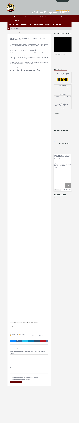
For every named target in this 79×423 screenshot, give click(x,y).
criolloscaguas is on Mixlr (56, 66)
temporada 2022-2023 (39, 335)
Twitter (60, 108)
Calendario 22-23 (22, 16)
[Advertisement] (60, 122)
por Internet (64, 106)
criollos (15, 335)
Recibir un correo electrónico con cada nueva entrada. (20, 379)
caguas (12, 335)
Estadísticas (31, 16)
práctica (32, 335)
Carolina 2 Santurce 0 (63, 75)
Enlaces (10, 20)
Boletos (15, 16)
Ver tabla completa (62, 103)
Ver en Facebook (66, 189)
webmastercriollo (14, 334)
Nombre (12, 362)
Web (11, 372)
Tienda (51, 16)
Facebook (68, 106)
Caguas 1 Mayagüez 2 (63, 74)
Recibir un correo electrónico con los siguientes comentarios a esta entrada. (24, 377)
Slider (24, 334)
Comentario (12, 353)
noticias (29, 335)
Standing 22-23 (39, 16)
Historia (63, 16)
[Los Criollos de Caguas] (56, 142)
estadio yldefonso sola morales (22, 335)
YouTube (64, 108)
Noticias (21, 334)
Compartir (69, 189)
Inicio (10, 16)
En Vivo (57, 16)
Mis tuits (55, 197)
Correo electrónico (13, 367)
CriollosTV (16, 20)
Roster (46, 16)
